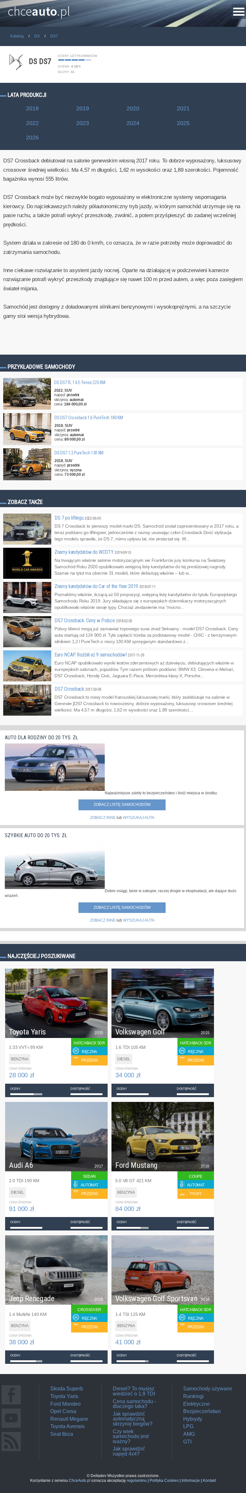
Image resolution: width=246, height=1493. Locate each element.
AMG (189, 1434)
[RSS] (11, 1451)
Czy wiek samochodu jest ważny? (131, 1436)
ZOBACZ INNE (103, 817)
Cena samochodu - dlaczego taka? (134, 1404)
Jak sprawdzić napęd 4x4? (129, 1451)
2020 (133, 108)
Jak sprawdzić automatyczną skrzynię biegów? (132, 1418)
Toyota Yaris (64, 1396)
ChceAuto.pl (79, 1480)
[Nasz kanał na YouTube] (11, 1427)
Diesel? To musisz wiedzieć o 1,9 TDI (134, 1391)
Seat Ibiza (61, 1434)
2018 (32, 108)
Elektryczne (196, 1404)
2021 (183, 108)
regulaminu (137, 1480)
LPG (188, 1426)
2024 (133, 123)
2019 (82, 108)
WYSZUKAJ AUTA (138, 817)
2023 (82, 123)
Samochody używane (207, 1388)
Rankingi (193, 1396)
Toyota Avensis (67, 1426)
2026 (32, 137)
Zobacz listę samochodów (122, 804)
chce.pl (39, 8)
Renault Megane (69, 1419)
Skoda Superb (66, 1388)
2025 (183, 123)
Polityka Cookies (164, 1480)
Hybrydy (192, 1419)
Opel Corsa (63, 1411)
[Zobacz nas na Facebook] (11, 1404)
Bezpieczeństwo (202, 1411)
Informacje (191, 1480)
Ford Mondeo (65, 1404)
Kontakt (209, 1480)
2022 (32, 123)
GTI (187, 1441)
